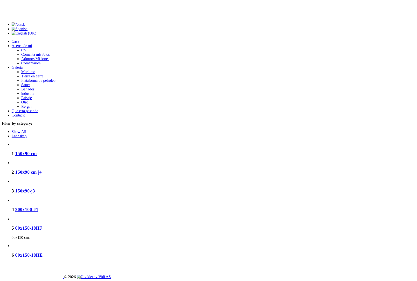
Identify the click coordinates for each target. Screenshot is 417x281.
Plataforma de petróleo (38, 80)
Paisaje (26, 98)
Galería (17, 67)
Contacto (18, 115)
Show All (19, 132)
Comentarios (31, 63)
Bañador (27, 89)
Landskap (19, 136)
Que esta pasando (25, 111)
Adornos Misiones (35, 59)
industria (27, 93)
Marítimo (28, 72)
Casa (15, 41)
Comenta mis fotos (35, 54)
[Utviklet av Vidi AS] (94, 277)
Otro (24, 102)
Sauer (25, 85)
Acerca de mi (22, 46)
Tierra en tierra (32, 76)
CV (24, 50)
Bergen (26, 106)
